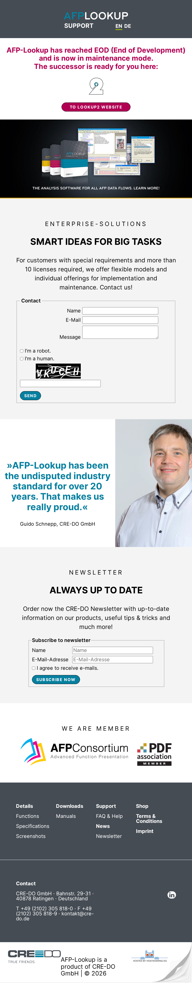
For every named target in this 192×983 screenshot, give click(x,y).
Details (24, 806)
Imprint (145, 831)
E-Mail (73, 320)
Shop (142, 806)
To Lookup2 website (96, 107)
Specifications (32, 826)
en (119, 26)
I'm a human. (39, 359)
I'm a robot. (38, 351)
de (127, 26)
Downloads (69, 806)
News (103, 826)
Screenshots (31, 836)
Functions (27, 816)
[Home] (96, 16)
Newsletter (109, 836)
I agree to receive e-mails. (67, 668)
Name (74, 311)
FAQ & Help (109, 816)
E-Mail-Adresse (50, 660)
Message (70, 337)
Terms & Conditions (149, 818)
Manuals (66, 816)
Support (79, 25)
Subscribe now (56, 679)
